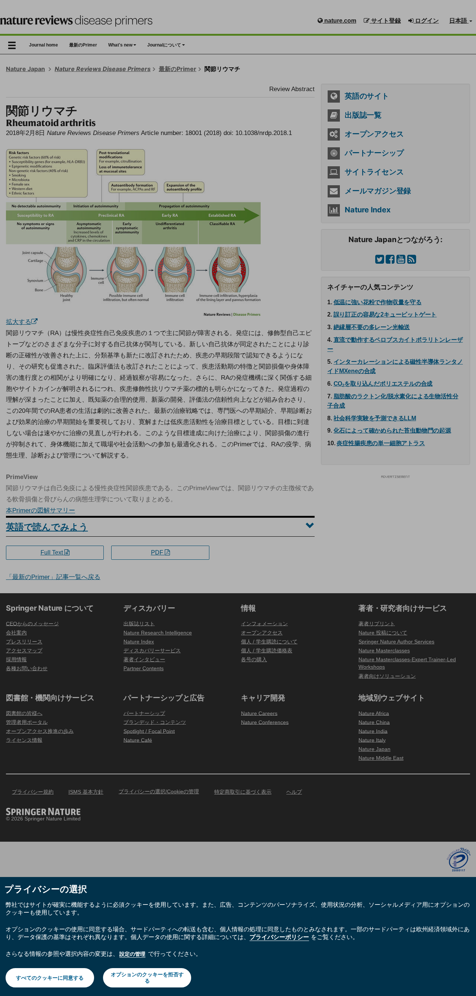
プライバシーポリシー (279, 937)
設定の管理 (132, 954)
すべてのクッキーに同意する (50, 978)
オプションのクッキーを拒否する (147, 977)
